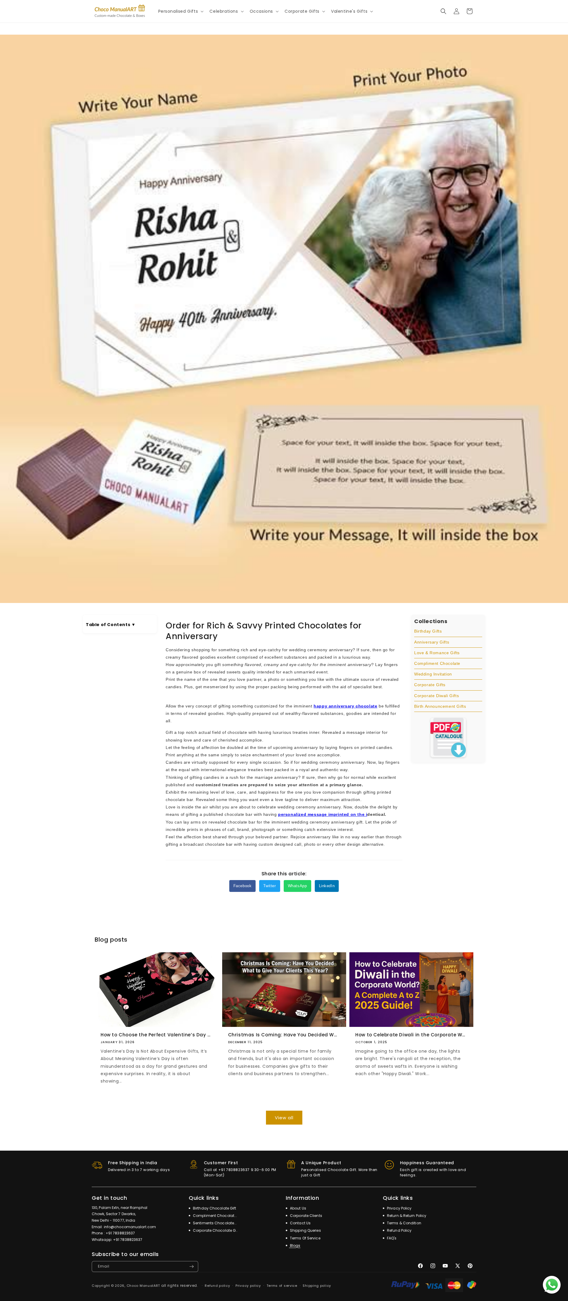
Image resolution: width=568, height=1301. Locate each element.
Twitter (269, 886)
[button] (180, 11)
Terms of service (282, 1285)
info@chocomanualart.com (130, 1226)
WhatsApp (297, 886)
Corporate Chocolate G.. (215, 1230)
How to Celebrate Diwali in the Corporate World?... (411, 1035)
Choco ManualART (143, 1285)
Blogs (295, 1245)
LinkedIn (327, 886)
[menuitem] (448, 631)
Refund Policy (399, 1230)
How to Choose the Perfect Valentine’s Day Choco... (157, 1035)
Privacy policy (248, 1285)
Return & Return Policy (406, 1215)
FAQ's (391, 1238)
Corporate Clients (305, 1215)
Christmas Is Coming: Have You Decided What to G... (284, 1035)
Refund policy (217, 1285)
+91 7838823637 (120, 1233)
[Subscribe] (191, 1266)
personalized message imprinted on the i (322, 814)
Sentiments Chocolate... (214, 1223)
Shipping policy (317, 1285)
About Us (297, 1208)
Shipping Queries (305, 1230)
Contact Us (300, 1223)
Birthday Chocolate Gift (214, 1208)
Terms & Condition (403, 1223)
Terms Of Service (304, 1238)
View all (284, 1118)
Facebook (242, 886)
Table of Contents (110, 624)
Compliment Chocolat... (214, 1215)
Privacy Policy (399, 1208)
